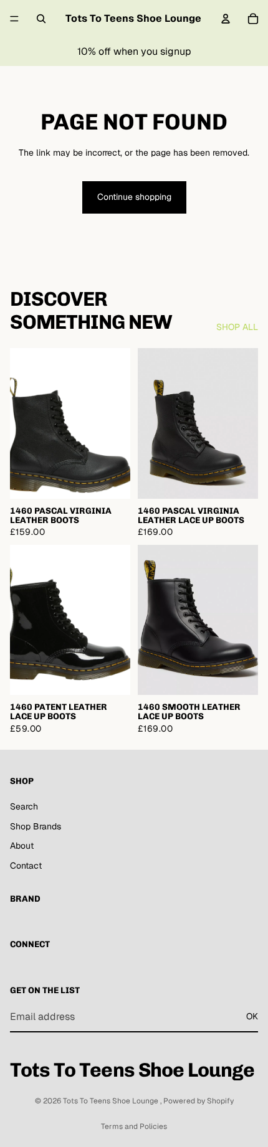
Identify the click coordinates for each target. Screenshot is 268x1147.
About (22, 845)
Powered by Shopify (198, 1101)
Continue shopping (134, 196)
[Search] (41, 18)
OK (252, 1016)
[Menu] (14, 18)
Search (24, 806)
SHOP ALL (237, 327)
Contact (26, 865)
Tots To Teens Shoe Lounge (111, 1101)
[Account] (225, 18)
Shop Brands (35, 825)
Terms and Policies (134, 1126)
